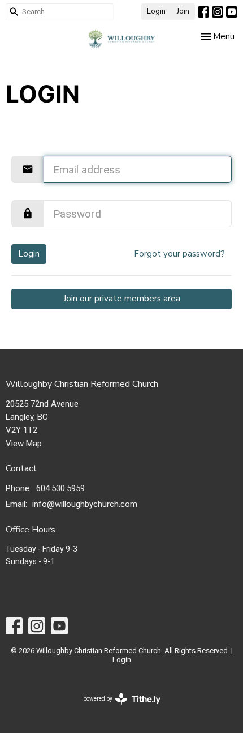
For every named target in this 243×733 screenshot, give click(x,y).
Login (156, 11)
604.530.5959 (60, 488)
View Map (24, 443)
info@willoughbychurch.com (84, 504)
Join (183, 11)
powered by (115, 709)
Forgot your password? (179, 253)
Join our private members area (121, 298)
